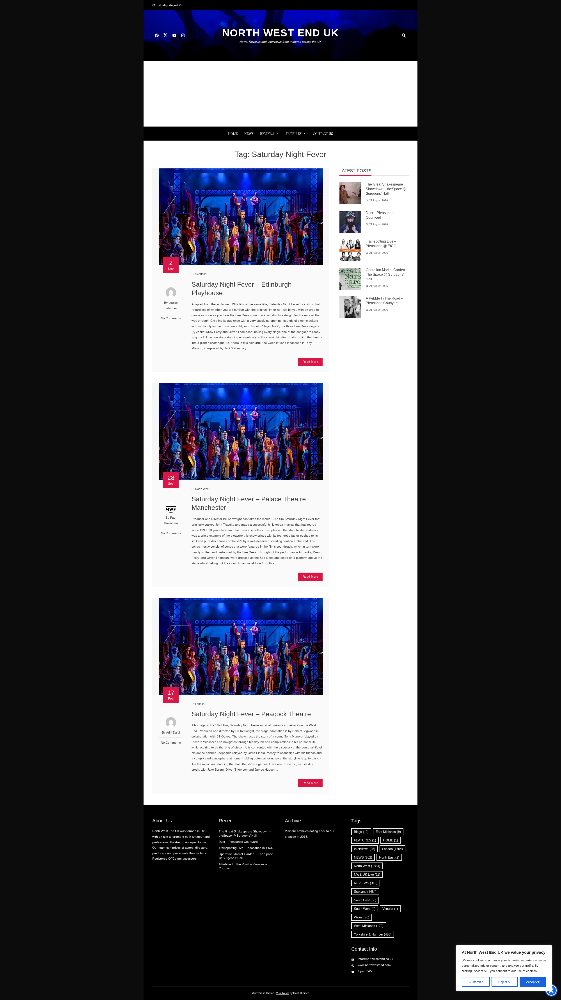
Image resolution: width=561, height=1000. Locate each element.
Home (233, 133)
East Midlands (388, 832)
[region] (504, 968)
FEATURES (294, 133)
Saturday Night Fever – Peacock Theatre (251, 714)
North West (202, 489)
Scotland (200, 274)
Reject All (504, 982)
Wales (361, 917)
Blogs (361, 832)
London (199, 703)
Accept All (533, 982)
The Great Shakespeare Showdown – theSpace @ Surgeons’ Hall (386, 188)
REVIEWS (267, 133)
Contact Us (323, 133)
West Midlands (368, 926)
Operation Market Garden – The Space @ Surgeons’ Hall (387, 274)
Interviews (364, 849)
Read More (310, 361)
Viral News (282, 993)
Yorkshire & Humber (372, 934)
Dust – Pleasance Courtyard (238, 841)
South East (365, 900)
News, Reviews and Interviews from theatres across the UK (280, 41)
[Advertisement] (280, 93)
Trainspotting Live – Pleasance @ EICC (246, 848)
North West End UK (280, 33)
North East (389, 857)
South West (364, 909)
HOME (390, 840)
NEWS (249, 133)
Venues (390, 909)
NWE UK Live (367, 874)
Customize (476, 982)
